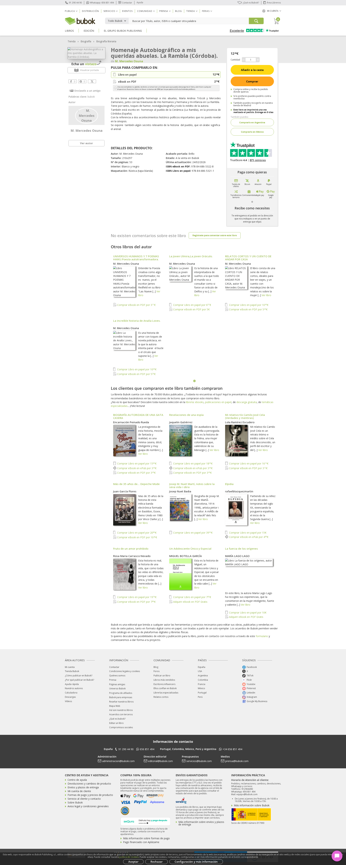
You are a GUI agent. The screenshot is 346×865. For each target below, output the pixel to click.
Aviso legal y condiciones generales (88, 806)
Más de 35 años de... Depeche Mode (136, 484)
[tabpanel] (194, 315)
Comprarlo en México (252, 131)
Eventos (127, 11)
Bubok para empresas (120, 697)
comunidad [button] (144, 11)
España (201, 667)
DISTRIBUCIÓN (90, 11)
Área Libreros (274, 2)
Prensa (112, 679)
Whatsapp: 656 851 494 (102, 2)
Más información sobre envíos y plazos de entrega (201, 823)
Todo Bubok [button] (115, 21)
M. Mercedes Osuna (87, 130)
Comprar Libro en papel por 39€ (192, 532)
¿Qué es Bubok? (251, 2)
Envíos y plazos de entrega (83, 787)
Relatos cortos (161, 696)
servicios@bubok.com (199, 761)
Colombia (203, 679)
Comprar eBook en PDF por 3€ (136, 305)
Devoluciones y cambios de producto (89, 783)
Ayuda (140, 2)
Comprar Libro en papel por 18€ (192, 463)
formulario (262, 636)
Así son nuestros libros (121, 710)
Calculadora (71, 692)
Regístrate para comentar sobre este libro (214, 235)
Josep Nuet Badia (180, 491)
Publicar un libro (162, 675)
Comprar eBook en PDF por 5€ (191, 309)
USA (200, 671)
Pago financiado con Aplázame (141, 842)
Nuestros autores (74, 688)
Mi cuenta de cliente (79, 791)
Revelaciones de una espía (186, 415)
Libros (69, 30)
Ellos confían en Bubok (165, 688)
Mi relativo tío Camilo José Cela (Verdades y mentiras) (245, 416)
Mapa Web (114, 705)
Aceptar (133, 861)
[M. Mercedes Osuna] (86, 115)
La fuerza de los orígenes (241, 548)
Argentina (203, 675)
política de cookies (129, 857)
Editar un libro (116, 723)
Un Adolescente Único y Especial (190, 548)
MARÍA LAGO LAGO (237, 556)
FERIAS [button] (206, 11)
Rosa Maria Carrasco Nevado (131, 556)
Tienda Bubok (72, 671)
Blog (178, 11)
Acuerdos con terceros (121, 714)
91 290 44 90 (75, 2)
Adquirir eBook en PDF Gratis (189, 601)
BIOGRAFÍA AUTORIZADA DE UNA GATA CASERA (138, 416)
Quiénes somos (117, 675)
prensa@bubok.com (237, 761)
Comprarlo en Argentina (252, 122)
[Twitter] (92, 81)
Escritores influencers (164, 684)
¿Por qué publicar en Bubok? (79, 679)
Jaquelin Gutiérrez (180, 422)
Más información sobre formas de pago (146, 838)
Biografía (86, 41)
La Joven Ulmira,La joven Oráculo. (191, 256)
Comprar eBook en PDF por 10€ (136, 537)
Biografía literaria (106, 41)
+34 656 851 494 (232, 749)
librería (190, 402)
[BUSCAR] (256, 21)
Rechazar (156, 861)
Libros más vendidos (164, 679)
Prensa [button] (163, 11)
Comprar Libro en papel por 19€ (136, 597)
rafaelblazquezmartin (239, 491)
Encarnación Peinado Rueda (131, 422)
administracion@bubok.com (118, 761)
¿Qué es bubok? (117, 718)
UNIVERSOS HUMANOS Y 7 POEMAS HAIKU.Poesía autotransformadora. (136, 257)
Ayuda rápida (72, 684)
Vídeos (68, 701)
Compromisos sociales (121, 727)
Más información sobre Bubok (251, 805)
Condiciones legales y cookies (124, 671)
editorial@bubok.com (160, 761)
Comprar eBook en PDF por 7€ (136, 601)
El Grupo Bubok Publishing (123, 30)
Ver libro (266, 295)
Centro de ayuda (77, 779)
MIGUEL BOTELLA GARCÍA (185, 556)
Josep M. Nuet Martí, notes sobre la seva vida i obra (192, 485)
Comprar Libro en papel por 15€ (136, 463)
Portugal (202, 692)
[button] (271, 11)
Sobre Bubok (75, 802)
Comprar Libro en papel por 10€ (248, 305)
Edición (89, 30)
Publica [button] (70, 11)
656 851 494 (147, 749)
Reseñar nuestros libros (121, 701)
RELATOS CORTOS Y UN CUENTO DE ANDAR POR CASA (248, 257)
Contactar (127, 2)
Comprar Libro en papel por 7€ (191, 597)
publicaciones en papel (218, 402)
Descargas (70, 696)
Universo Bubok (117, 688)
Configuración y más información (196, 861)
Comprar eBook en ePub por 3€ (136, 468)
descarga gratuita (246, 402)
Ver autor (86, 143)
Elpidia (229, 484)
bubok (91, 96)
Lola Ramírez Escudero (239, 422)
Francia (201, 684)
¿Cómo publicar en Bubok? (78, 675)
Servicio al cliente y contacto (84, 798)
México (201, 688)
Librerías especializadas (166, 692)
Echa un (84, 64)
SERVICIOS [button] (109, 11)
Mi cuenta (70, 667)
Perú (200, 696)
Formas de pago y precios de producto (90, 795)
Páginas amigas (117, 684)
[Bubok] (80, 20)
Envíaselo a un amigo (87, 90)
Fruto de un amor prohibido (130, 548)
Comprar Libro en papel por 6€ (191, 305)
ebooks (199, 402)
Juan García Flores (124, 491)
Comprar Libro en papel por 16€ (248, 463)
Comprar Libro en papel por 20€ (136, 532)
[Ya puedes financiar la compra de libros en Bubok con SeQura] (145, 821)
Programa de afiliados (120, 693)
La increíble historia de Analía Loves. (137, 320)
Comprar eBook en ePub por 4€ (248, 537)
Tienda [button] (190, 11)
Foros (156, 671)
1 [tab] (194, 381)
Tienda (72, 41)
